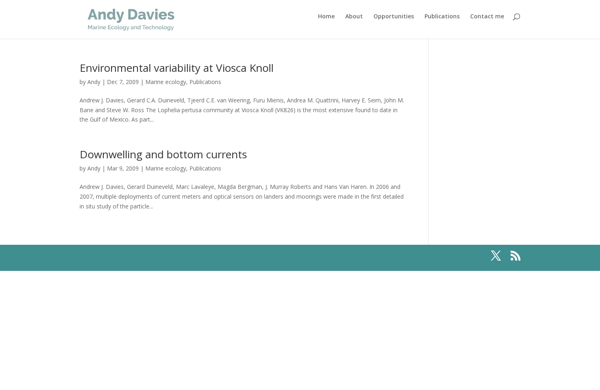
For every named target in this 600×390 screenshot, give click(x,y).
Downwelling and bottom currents (163, 154)
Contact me (487, 16)
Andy (93, 82)
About (354, 16)
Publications (442, 16)
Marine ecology (165, 82)
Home (326, 16)
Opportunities (393, 16)
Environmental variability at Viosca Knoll (176, 67)
